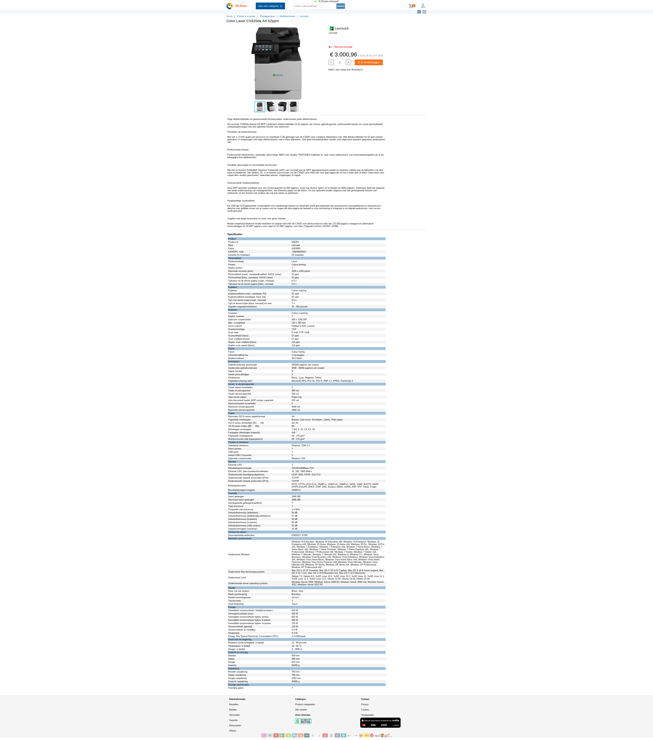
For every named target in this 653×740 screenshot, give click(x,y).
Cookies (365, 709)
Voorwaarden (367, 715)
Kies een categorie (269, 6)
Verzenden (234, 715)
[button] (323, 29)
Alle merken (301, 709)
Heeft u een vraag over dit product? (345, 69)
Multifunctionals (287, 16)
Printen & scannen (246, 16)
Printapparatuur (267, 16)
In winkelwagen (370, 62)
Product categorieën (305, 704)
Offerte (232, 730)
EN (424, 12)
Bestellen (233, 704)
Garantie (233, 720)
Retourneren (235, 725)
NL (419, 12)
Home (229, 16)
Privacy (365, 704)
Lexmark (304, 16)
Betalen (233, 709)
